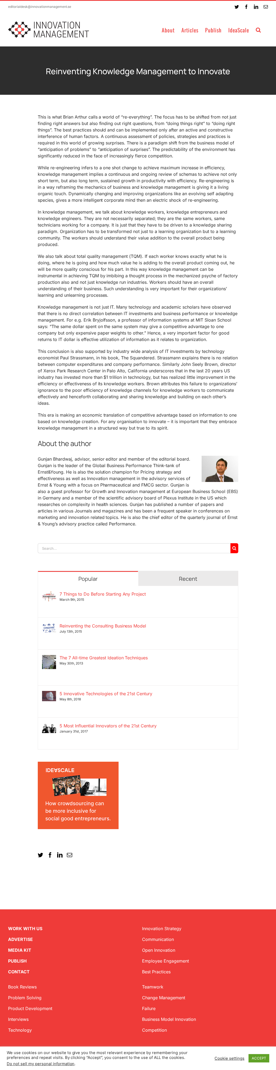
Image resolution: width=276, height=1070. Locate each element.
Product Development (30, 1008)
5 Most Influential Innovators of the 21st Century (108, 725)
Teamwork (152, 987)
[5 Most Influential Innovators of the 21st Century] (49, 726)
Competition (154, 1030)
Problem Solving (25, 997)
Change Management (163, 997)
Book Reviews (22, 987)
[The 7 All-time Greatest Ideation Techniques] (49, 658)
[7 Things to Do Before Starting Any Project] (49, 594)
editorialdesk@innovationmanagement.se (39, 7)
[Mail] (69, 855)
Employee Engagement (165, 961)
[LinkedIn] (60, 855)
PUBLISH (17, 961)
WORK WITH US (25, 928)
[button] (258, 29)
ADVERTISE (20, 939)
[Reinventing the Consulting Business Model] (49, 626)
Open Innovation (158, 950)
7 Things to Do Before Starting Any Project (103, 594)
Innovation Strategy (161, 928)
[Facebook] (50, 855)
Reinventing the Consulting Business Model (103, 626)
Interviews (18, 1019)
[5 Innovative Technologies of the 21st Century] (49, 694)
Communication (158, 939)
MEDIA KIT (19, 950)
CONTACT (19, 971)
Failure (149, 1008)
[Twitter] (40, 855)
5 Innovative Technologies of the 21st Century (106, 693)
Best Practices (156, 971)
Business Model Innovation (169, 1019)
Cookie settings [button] (229, 1058)
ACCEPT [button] (259, 1058)
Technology (20, 1030)
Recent (188, 578)
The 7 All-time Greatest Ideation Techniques (104, 657)
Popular (88, 578)
